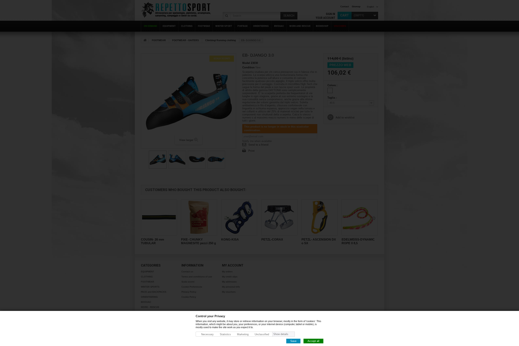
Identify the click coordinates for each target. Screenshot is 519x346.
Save (293, 340)
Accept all (313, 340)
